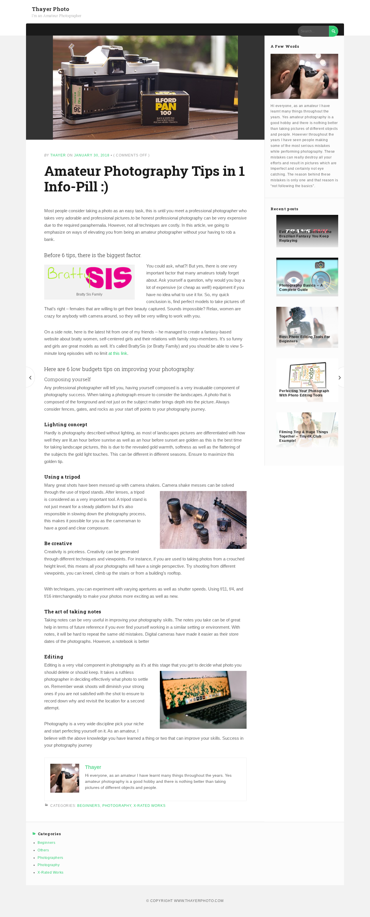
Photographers (50, 858)
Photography (116, 805)
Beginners (88, 805)
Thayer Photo (50, 8)
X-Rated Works (150, 805)
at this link (117, 353)
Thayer (58, 155)
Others (43, 850)
